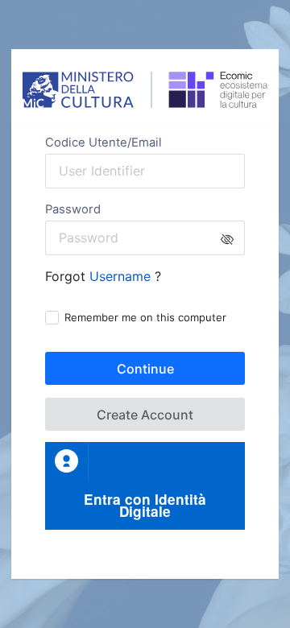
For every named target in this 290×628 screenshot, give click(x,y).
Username (122, 276)
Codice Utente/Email (103, 142)
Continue (145, 369)
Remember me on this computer (145, 317)
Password (73, 209)
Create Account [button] (145, 415)
